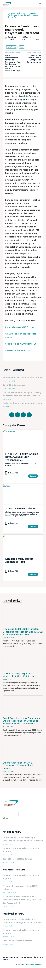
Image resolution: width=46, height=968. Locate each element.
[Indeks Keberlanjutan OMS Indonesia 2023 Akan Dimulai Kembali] (23, 750)
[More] (35, 414)
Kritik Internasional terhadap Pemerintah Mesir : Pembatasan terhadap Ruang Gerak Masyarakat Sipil (13, 63)
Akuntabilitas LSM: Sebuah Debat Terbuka (22, 377)
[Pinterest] (23, 414)
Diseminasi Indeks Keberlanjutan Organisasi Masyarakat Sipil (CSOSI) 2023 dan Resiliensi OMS (23, 632)
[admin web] (6, 38)
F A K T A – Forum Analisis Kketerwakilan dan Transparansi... (21, 457)
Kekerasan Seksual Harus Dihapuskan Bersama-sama (34, 58)
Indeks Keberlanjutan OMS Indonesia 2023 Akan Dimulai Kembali (18, 765)
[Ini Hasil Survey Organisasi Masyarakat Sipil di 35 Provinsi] (23, 661)
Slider (21, 47)
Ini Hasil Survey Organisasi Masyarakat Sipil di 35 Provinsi (19, 675)
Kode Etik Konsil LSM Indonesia (17, 859)
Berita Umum (22, 13)
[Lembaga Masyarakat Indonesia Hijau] (23, 545)
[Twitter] (17, 414)
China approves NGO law (17, 350)
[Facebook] (11, 414)
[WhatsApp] (29, 414)
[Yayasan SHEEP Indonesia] (23, 494)
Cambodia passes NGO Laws (19, 327)
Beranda (11, 13)
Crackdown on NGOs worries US (21, 344)
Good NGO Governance (14, 385)
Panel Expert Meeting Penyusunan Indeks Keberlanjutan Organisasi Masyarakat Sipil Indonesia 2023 (22, 721)
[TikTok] (16, 814)
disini (25, 96)
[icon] (6, 15)
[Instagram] (10, 814)
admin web (13, 38)
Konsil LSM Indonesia (34, 964)
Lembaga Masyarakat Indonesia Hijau (19, 560)
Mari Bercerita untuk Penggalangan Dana (22, 403)
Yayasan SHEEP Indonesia (21, 508)
